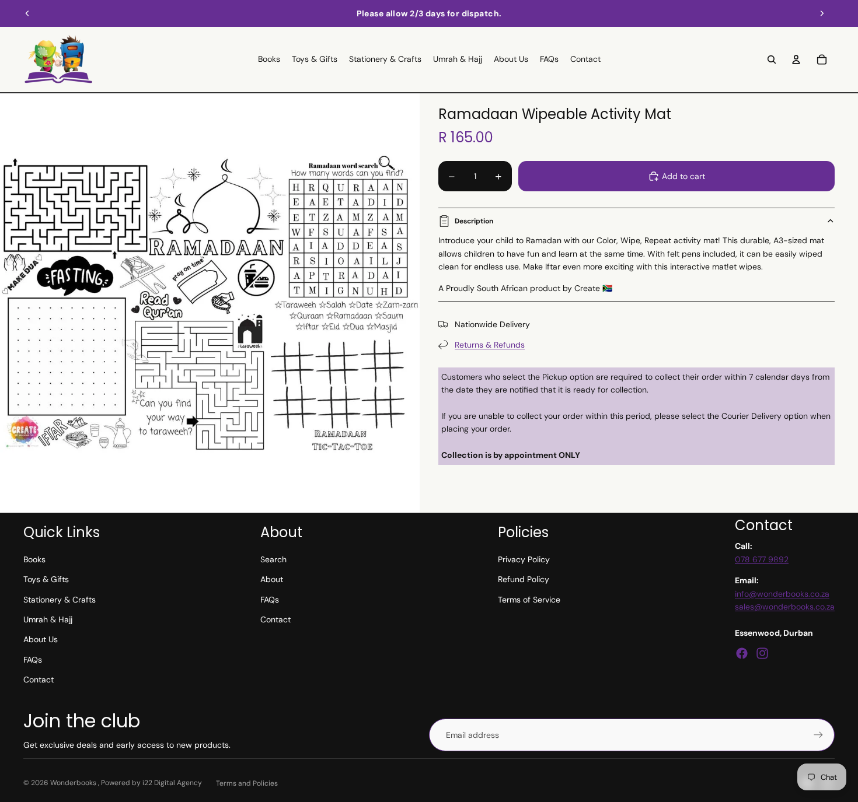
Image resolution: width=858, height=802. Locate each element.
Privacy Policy (524, 559)
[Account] (796, 59)
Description (474, 221)
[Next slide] (822, 13)
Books (34, 559)
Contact (38, 679)
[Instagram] (762, 653)
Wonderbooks (74, 782)
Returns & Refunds (490, 344)
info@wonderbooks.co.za (782, 594)
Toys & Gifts (46, 579)
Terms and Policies (247, 783)
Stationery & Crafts (59, 599)
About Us (40, 639)
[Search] (771, 59)
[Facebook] (742, 653)
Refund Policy (523, 579)
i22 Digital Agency (172, 782)
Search (273, 559)
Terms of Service (529, 599)
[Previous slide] (27, 13)
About (271, 579)
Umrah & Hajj (47, 619)
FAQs (32, 659)
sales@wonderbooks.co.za (785, 606)
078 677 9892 (762, 559)
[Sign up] (818, 735)
